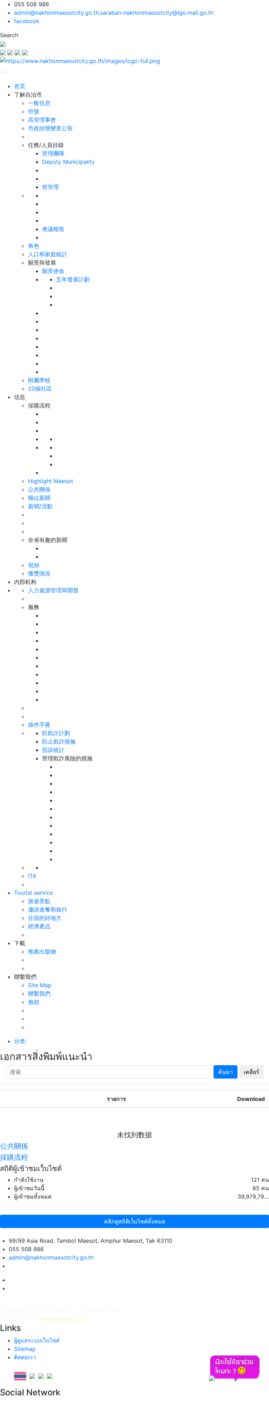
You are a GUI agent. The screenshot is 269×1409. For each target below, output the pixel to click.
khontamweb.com (62, 1319)
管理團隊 (53, 153)
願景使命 (53, 270)
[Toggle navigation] (4, 71)
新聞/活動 (40, 506)
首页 (19, 86)
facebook (26, 21)
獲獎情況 (39, 573)
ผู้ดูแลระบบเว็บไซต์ (37, 1340)
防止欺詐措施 (59, 741)
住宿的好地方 (45, 917)
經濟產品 (39, 926)
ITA (32, 875)
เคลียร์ (251, 1071)
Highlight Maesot (50, 480)
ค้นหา (225, 1071)
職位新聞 (39, 497)
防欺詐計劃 (56, 733)
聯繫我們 (39, 993)
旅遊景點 (39, 901)
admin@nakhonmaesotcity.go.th (51, 1257)
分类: (20, 1041)
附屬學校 (39, 380)
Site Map (39, 985)
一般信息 (39, 102)
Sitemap (25, 1348)
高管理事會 (42, 119)
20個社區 (40, 388)
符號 (33, 111)
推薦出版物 (42, 951)
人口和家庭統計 (47, 254)
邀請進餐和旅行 (47, 909)
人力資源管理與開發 (53, 590)
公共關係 (39, 489)
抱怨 (33, 1001)
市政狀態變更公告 (50, 128)
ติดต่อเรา (25, 1357)
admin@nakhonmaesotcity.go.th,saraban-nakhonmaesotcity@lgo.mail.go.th (113, 12)
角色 (33, 245)
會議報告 (53, 228)
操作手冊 (39, 724)
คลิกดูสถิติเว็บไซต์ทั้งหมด (134, 1221)
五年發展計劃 (73, 279)
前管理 (50, 186)
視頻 (33, 565)
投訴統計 (53, 749)
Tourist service (33, 892)
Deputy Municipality (68, 161)
